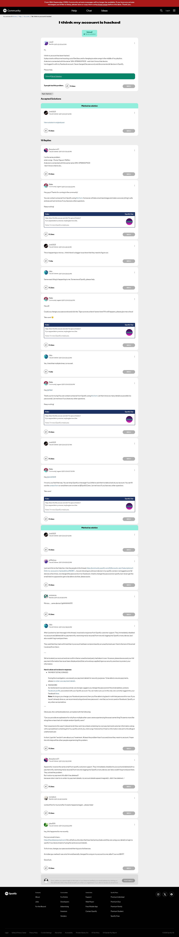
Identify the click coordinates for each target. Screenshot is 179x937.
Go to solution (90, 34)
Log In (168, 10)
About (37, 897)
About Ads (58, 933)
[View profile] (46, 43)
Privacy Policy (33, 933)
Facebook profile (54, 691)
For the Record (40, 906)
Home (15, 16)
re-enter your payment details (64, 681)
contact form (54, 485)
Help (74, 10)
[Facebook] (171, 894)
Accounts (27, 16)
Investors (63, 911)
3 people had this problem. (54, 85)
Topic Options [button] (46, 94)
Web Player (90, 902)
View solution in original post (54, 122)
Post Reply (128, 881)
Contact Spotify (91, 911)
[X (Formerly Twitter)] (164, 894)
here (57, 693)
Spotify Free (115, 916)
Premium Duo (116, 902)
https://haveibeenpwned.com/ (55, 840)
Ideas (104, 10)
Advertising (64, 906)
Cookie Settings (46, 933)
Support (89, 897)
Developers (64, 902)
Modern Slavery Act (82, 933)
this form (79, 198)
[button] (134, 43)
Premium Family (116, 906)
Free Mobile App (92, 906)
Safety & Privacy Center (19, 933)
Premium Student (117, 911)
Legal (6, 933)
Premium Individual (117, 897)
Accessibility (69, 933)
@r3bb (49, 390)
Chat (89, 10)
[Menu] (174, 10)
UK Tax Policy (95, 933)
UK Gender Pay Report (110, 933)
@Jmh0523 (51, 477)
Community (14, 10)
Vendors (63, 916)
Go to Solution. (56, 76)
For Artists (64, 897)
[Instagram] (158, 894)
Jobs (37, 902)
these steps (103, 4)
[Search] (161, 10)
